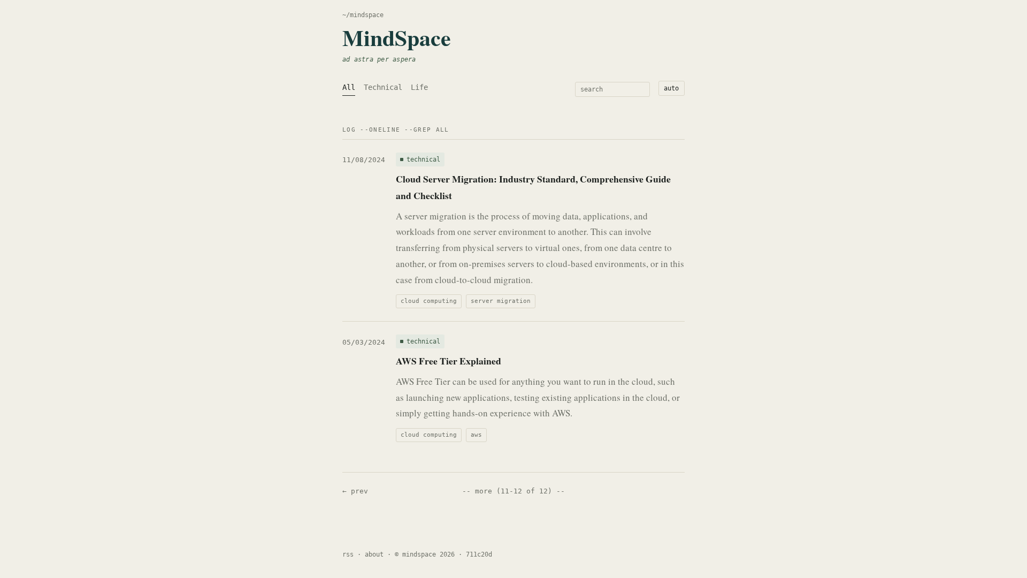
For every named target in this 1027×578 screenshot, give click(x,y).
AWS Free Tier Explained (448, 361)
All (348, 87)
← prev (355, 491)
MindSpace (396, 37)
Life (419, 87)
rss (348, 554)
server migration (501, 301)
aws (476, 434)
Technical (383, 87)
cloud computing (429, 301)
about (374, 554)
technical (423, 159)
